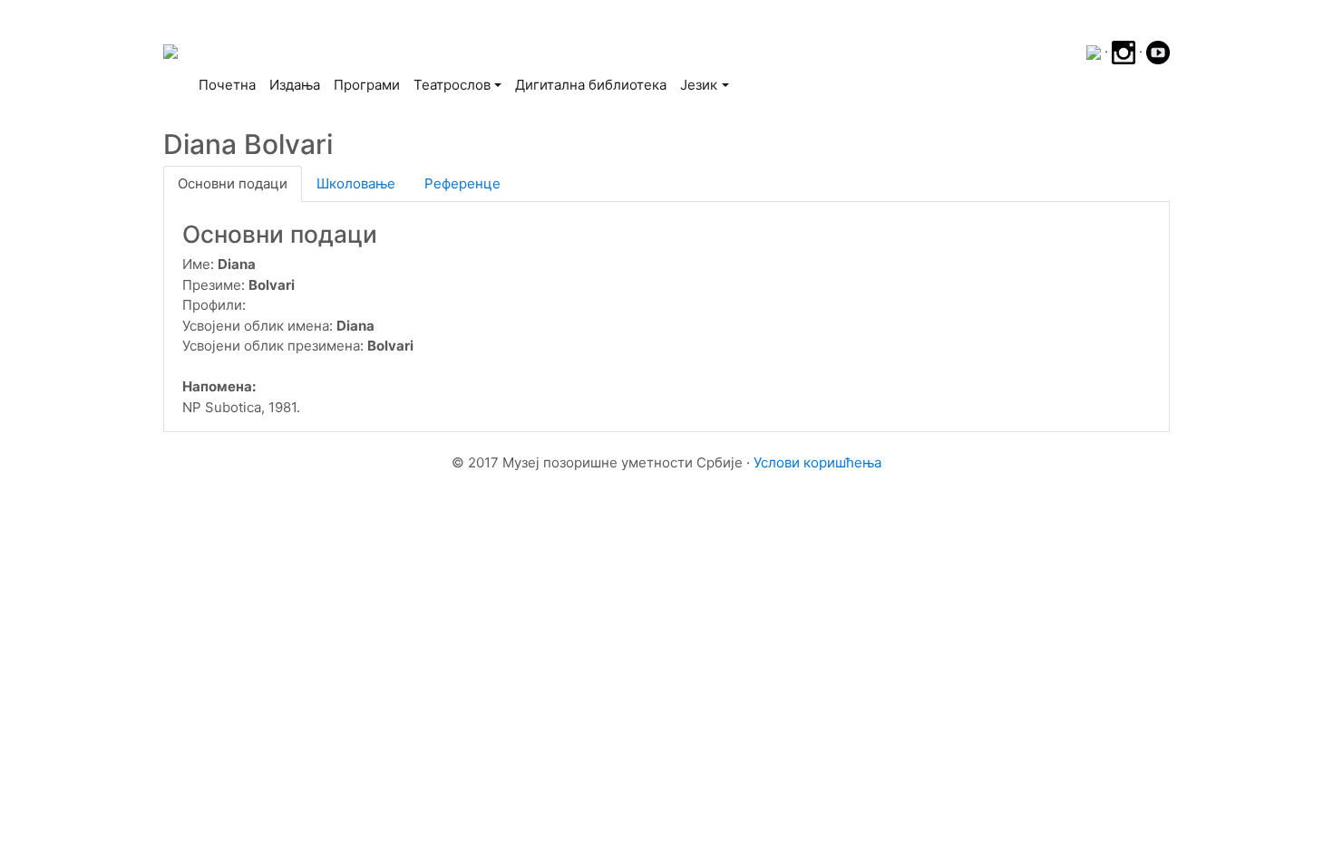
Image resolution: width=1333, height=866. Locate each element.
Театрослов (452, 84)
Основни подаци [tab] (232, 183)
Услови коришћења (817, 462)
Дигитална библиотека (590, 84)
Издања (294, 84)
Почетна (230, 84)
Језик (698, 84)
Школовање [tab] (355, 183)
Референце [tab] (462, 183)
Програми (367, 84)
